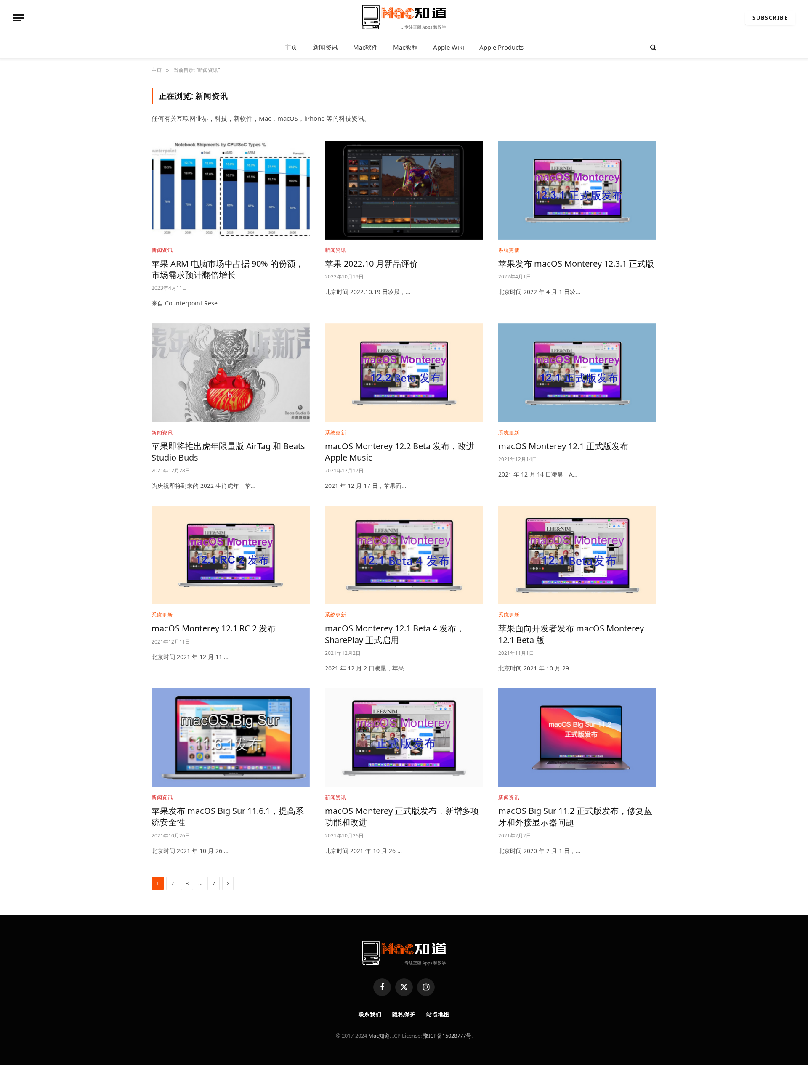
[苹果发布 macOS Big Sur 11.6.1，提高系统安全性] (231, 737)
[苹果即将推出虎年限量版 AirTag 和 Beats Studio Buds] (231, 372)
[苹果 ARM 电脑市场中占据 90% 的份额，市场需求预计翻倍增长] (231, 190)
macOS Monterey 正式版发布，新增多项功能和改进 (402, 816)
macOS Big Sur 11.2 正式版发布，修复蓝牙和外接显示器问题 (575, 816)
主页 (291, 47)
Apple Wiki (448, 47)
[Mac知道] (404, 18)
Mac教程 (405, 47)
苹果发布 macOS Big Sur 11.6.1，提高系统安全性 (228, 816)
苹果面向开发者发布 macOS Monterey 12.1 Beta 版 (571, 634)
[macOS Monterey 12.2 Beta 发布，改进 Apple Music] (404, 372)
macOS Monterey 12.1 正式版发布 (563, 446)
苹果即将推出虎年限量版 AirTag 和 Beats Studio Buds (228, 451)
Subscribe (770, 17)
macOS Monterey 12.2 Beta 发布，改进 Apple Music (400, 451)
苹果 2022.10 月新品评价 (371, 263)
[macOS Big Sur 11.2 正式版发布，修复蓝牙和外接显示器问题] (577, 737)
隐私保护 (404, 1014)
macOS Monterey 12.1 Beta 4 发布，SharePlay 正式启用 (395, 634)
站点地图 (438, 1014)
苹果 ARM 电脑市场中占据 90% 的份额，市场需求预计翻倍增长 (228, 269)
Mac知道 (379, 1035)
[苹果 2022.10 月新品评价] (404, 190)
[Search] (652, 47)
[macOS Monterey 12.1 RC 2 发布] (231, 555)
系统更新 (508, 250)
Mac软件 (365, 47)
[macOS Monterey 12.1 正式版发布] (577, 372)
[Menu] (18, 17)
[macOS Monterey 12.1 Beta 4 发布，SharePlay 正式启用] (404, 555)
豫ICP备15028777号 (447, 1035)
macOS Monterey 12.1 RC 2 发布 (214, 628)
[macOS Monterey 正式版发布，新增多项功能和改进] (404, 737)
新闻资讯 (325, 47)
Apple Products (501, 47)
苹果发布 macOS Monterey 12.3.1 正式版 (576, 263)
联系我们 (370, 1014)
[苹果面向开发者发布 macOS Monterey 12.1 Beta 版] (577, 555)
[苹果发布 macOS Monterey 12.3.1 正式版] (577, 190)
